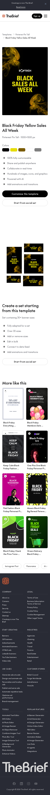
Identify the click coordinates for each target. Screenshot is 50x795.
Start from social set (25, 202)
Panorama (31, 566)
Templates (7, 34)
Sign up (37, 16)
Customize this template (25, 193)
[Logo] (5, 581)
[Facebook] (14, 783)
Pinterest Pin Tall (23, 34)
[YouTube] (36, 783)
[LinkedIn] (21, 783)
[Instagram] (28, 783)
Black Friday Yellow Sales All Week (21, 37)
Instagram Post (11, 566)
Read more (20, 7)
